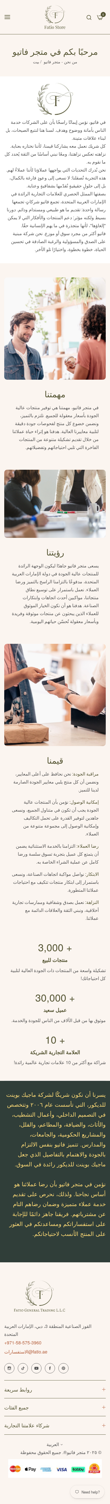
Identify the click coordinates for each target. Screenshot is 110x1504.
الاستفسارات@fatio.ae (25, 1351)
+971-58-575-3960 (22, 1342)
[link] (55, 328)
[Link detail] (9, 1368)
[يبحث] (89, 17)
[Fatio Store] (55, 17)
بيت (36, 61)
